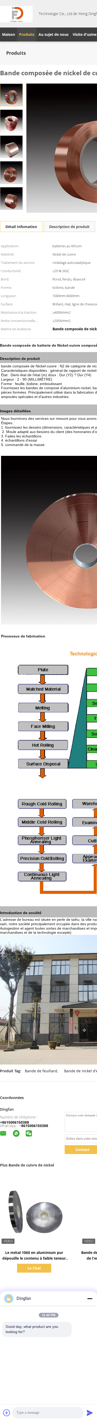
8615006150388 (34, 1125)
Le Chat (34, 1268)
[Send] (90, 1412)
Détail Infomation (21, 226)
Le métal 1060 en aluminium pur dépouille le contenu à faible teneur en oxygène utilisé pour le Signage (34, 1258)
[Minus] (90, 1298)
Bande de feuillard (41, 1070)
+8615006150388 (14, 1122)
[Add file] (6, 1412)
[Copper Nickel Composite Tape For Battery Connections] (11, 94)
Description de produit (69, 226)
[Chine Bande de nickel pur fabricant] (16, 14)
